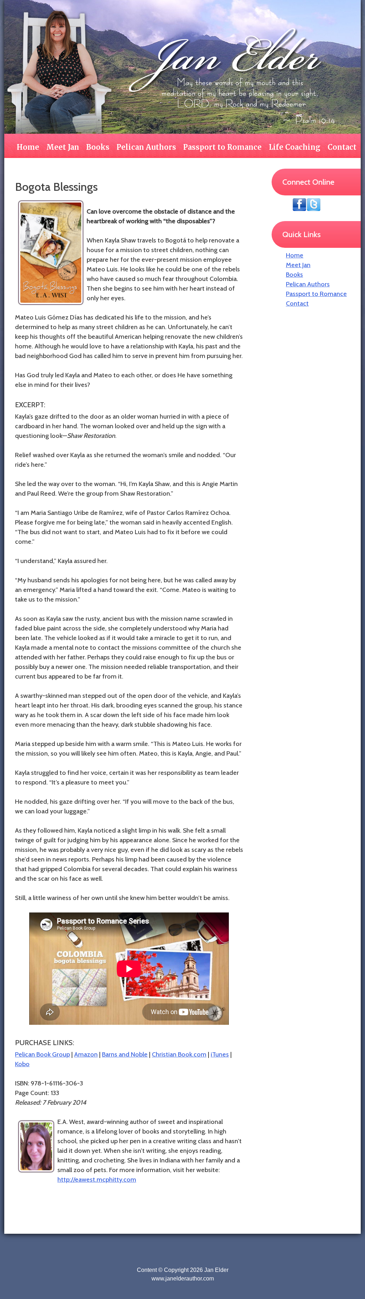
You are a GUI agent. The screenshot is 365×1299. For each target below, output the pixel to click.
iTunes (220, 1054)
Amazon (86, 1054)
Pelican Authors (146, 147)
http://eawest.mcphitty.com (96, 1179)
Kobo (22, 1064)
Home (28, 147)
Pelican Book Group (42, 1054)
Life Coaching (294, 147)
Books (97, 147)
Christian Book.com (179, 1054)
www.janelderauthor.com (182, 1278)
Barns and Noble (125, 1054)
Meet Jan (62, 147)
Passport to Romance (222, 147)
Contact (342, 147)
